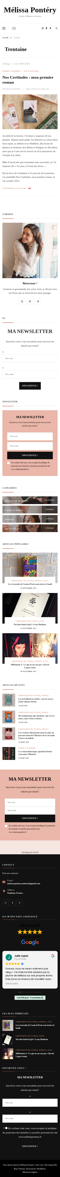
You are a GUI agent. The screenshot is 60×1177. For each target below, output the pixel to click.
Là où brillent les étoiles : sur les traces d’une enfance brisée (35, 700)
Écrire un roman (11, 71)
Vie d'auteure (31, 71)
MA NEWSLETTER (30, 331)
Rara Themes (19, 1169)
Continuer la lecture (14, 188)
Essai (41, 621)
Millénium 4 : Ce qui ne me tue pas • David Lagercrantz (30, 666)
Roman (38, 581)
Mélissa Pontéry (30, 9)
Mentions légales (30, 1172)
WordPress (41, 1169)
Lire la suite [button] (12, 983)
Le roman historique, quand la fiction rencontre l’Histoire (35, 752)
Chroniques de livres (22, 581)
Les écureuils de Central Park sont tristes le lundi (30, 584)
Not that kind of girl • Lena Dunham (30, 624)
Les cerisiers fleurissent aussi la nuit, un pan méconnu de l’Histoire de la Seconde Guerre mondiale (36, 735)
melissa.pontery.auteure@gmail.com (23, 883)
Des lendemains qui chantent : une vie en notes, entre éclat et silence (36, 717)
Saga (46, 581)
